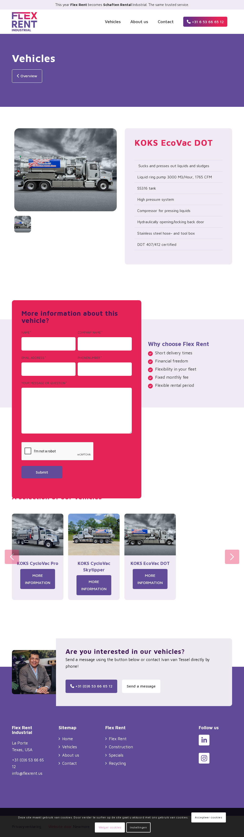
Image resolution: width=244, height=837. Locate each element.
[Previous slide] (12, 557)
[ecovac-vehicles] (65, 171)
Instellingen (138, 827)
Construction (121, 746)
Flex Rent (118, 738)
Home (67, 738)
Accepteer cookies (208, 817)
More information (37, 579)
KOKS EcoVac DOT (150, 563)
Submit (42, 472)
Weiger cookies (110, 827)
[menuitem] (113, 22)
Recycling (117, 763)
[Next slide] (232, 557)
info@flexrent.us (27, 773)
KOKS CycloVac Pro (37, 563)
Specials (116, 755)
